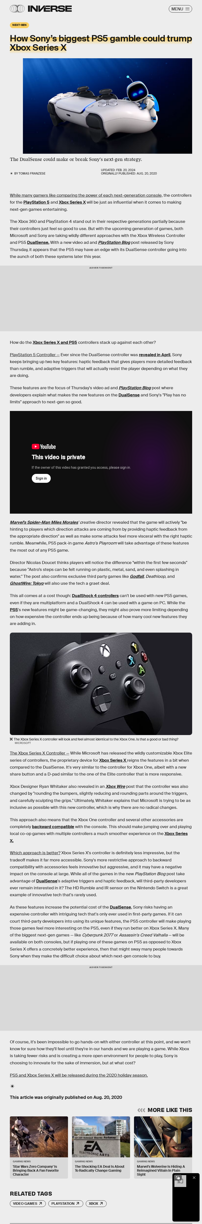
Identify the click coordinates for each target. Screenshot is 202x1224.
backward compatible (53, 826)
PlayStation (62, 1203)
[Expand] (178, 1178)
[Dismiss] (194, 1178)
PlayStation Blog (114, 242)
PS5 (14, 609)
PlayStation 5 (36, 202)
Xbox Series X (72, 202)
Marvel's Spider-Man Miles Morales (44, 522)
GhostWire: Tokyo (27, 583)
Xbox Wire (115, 786)
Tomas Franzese (32, 173)
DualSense (129, 395)
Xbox (93, 1203)
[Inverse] (50, 8)
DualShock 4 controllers (95, 595)
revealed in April (154, 354)
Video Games (25, 1203)
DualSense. (38, 242)
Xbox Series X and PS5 (55, 342)
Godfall (137, 576)
